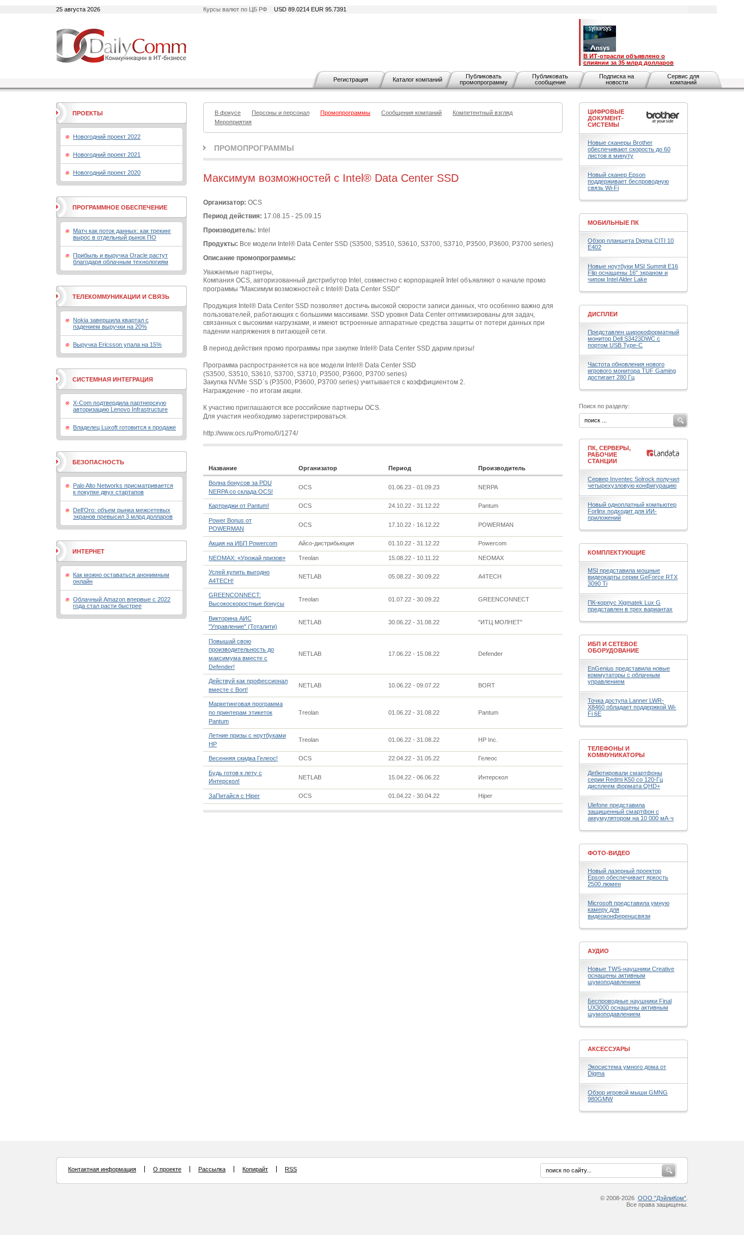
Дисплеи (603, 314)
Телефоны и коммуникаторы (616, 751)
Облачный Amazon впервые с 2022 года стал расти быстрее (121, 602)
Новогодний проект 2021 (107, 154)
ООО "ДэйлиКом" (662, 1198)
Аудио (598, 951)
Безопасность (98, 462)
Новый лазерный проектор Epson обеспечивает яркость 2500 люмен (628, 877)
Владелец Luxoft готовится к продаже (124, 427)
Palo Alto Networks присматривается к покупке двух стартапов (123, 488)
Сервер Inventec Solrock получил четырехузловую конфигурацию (633, 482)
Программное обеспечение (119, 207)
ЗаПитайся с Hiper (234, 795)
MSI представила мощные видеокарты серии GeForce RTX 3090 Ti (633, 577)
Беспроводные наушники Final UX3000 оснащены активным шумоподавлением (630, 1007)
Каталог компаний (417, 79)
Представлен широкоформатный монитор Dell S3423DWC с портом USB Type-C (633, 338)
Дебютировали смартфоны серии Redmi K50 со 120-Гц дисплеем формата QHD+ (625, 779)
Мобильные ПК (613, 222)
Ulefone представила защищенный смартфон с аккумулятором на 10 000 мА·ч (631, 811)
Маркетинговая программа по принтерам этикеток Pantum (246, 712)
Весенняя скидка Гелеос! (243, 758)
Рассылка (211, 1169)
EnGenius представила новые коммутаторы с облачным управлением (629, 675)
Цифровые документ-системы (606, 118)
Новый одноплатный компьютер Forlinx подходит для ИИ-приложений (632, 511)
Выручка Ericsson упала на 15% (117, 344)
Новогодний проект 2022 (107, 136)
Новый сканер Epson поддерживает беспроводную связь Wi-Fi (628, 181)
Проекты (87, 113)
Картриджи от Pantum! (239, 505)
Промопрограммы (254, 148)
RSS (291, 1169)
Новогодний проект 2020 (107, 172)
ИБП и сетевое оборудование (613, 647)
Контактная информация (102, 1169)
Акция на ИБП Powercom (243, 543)
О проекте (167, 1169)
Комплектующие (616, 552)
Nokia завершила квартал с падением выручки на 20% (111, 323)
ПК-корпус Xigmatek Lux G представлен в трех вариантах (630, 605)
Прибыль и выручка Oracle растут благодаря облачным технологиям (120, 258)
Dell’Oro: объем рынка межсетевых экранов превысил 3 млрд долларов (123, 513)
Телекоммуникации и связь (120, 296)
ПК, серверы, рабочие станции (609, 454)
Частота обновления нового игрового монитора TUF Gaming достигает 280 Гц (632, 370)
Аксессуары (609, 1049)
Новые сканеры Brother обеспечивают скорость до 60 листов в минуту (629, 149)
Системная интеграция (112, 379)
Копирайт (255, 1169)
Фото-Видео (609, 853)
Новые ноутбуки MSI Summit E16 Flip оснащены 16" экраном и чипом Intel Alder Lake (633, 272)
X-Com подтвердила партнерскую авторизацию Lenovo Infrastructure (120, 406)
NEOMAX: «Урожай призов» (247, 558)
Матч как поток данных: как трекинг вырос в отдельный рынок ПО (122, 234)
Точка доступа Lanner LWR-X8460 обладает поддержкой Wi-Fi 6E (632, 707)
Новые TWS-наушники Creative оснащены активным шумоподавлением (631, 975)
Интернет (88, 551)
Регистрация (350, 79)
